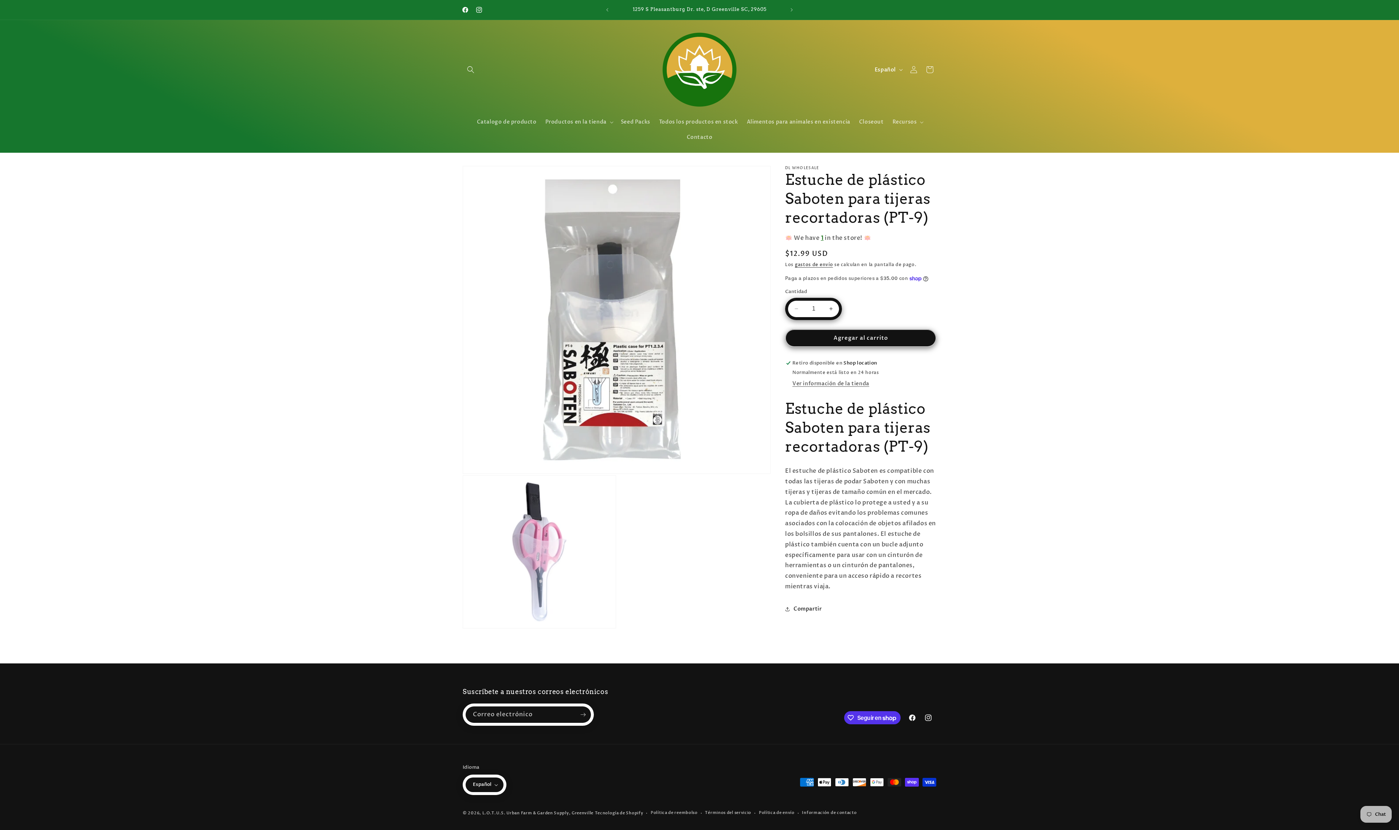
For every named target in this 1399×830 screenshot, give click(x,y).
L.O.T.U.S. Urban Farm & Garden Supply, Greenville (537, 813)
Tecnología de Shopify (619, 813)
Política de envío (777, 812)
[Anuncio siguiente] (792, 10)
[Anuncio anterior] (607, 10)
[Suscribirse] (583, 715)
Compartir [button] (807, 608)
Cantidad (796, 291)
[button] (471, 70)
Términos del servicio (728, 812)
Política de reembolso (674, 812)
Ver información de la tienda (830, 383)
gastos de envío (814, 265)
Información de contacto (829, 812)
